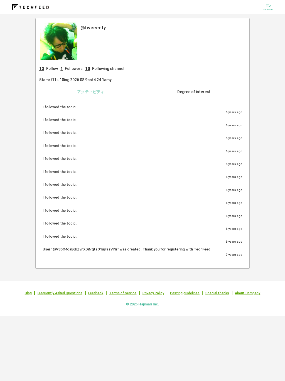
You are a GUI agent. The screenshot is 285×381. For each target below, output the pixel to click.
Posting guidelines (185, 293)
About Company (247, 293)
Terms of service (122, 293)
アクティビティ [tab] (90, 92)
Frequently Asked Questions (60, 293)
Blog (28, 293)
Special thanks (217, 293)
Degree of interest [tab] (193, 92)
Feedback (95, 293)
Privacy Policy (153, 293)
